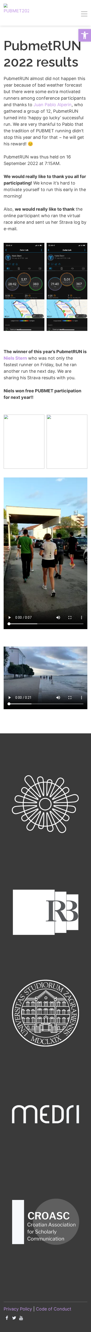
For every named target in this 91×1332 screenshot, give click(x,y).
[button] (84, 35)
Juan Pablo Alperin (52, 104)
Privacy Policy (18, 1308)
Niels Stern (15, 358)
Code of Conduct (53, 1308)
